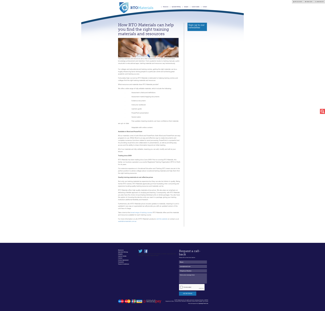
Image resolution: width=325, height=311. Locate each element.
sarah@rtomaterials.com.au (127, 221)
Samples (186, 6)
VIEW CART (309, 1)
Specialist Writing (176, 6)
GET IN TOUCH (187, 293)
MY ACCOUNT (298, 1)
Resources (165, 6)
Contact (205, 6)
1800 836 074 (320, 1)
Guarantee (121, 262)
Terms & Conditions (123, 264)
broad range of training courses (141, 212)
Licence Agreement (123, 260)
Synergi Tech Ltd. (203, 303)
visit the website (161, 219)
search (322, 111)
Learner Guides (195, 6)
